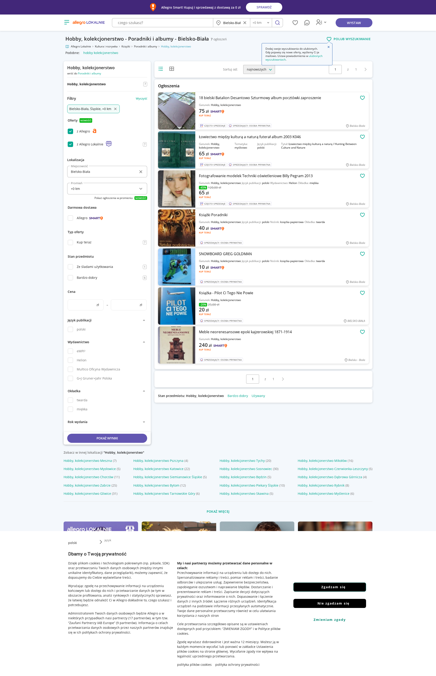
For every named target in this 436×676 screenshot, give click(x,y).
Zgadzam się (333, 587)
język (107, 540)
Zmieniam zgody (330, 619)
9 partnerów (126, 623)
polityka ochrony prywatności (237, 664)
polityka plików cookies (194, 664)
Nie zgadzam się (333, 603)
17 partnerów (139, 618)
